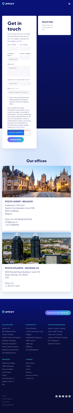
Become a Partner (32, 375)
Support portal (16, 41)
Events (28, 369)
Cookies (4, 395)
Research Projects (54, 343)
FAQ (3, 384)
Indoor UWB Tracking (55, 331)
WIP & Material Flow (9, 331)
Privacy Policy (19, 127)
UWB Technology (8, 366)
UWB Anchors (30, 340)
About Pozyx (30, 363)
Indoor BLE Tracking (55, 334)
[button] (69, 4)
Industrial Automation (9, 343)
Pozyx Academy (7, 369)
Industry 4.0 (6, 328)
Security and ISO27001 (8, 405)
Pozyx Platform (31, 328)
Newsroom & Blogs (8, 363)
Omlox (4, 375)
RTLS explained (53, 340)
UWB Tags (29, 343)
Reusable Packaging (9, 340)
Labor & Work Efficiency (10, 346)
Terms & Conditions (7, 398)
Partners (29, 372)
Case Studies (6, 372)
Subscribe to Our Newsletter (58, 313)
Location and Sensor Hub (34, 331)
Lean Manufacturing (8, 353)
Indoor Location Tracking (56, 328)
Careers (28, 366)
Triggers (28, 334)
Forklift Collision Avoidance (11, 337)
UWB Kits (29, 346)
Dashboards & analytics (34, 337)
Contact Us (29, 378)
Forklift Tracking (7, 334)
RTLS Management (32, 350)
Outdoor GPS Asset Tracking (57, 337)
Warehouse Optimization (10, 350)
